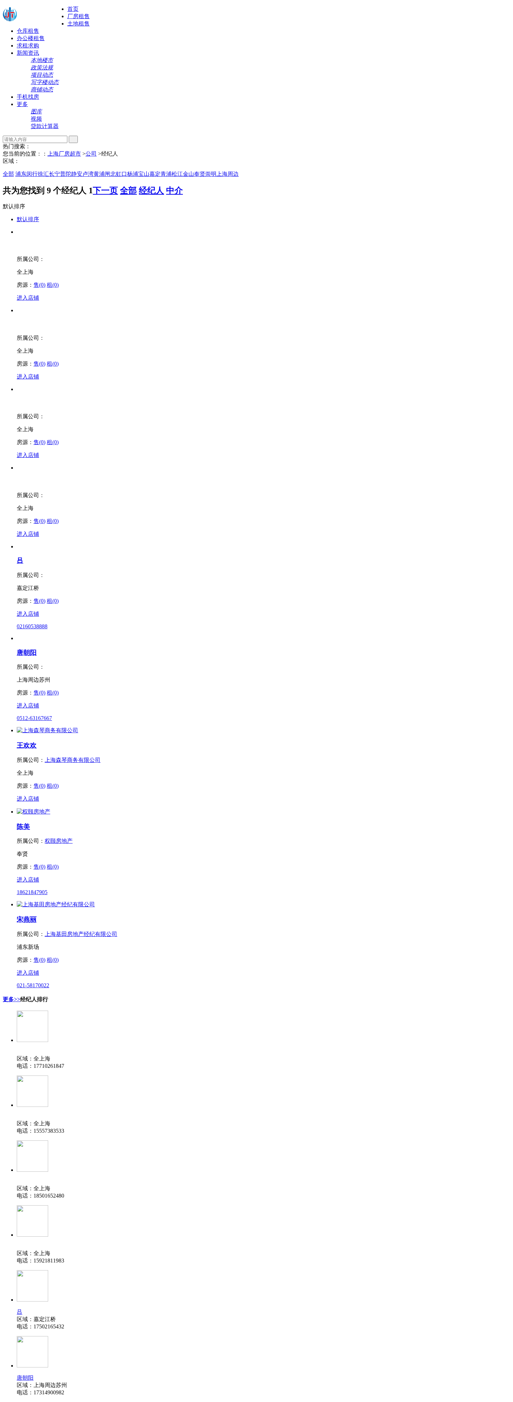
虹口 (121, 174)
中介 (174, 190)
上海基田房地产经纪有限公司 (81, 934)
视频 (36, 119)
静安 (76, 174)
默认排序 (28, 219)
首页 (73, 9)
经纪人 (151, 190)
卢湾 (88, 174)
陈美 (23, 826)
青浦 (166, 174)
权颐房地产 (59, 841)
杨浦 (132, 174)
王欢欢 (27, 745)
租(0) (53, 285)
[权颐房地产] (33, 812)
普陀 (65, 174)
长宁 (54, 174)
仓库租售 (28, 31)
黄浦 (99, 174)
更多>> (11, 999)
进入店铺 (28, 298)
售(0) (39, 285)
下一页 (105, 190)
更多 (22, 104)
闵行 (32, 174)
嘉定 (155, 174)
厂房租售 (78, 16)
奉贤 (199, 174)
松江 (177, 174)
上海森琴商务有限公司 (73, 760)
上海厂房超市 (64, 154)
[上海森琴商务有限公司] (47, 730)
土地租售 (78, 24)
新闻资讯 (28, 53)
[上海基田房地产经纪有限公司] (56, 904)
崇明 (210, 174)
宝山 (143, 174)
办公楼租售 (31, 38)
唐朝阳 (27, 652)
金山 (188, 174)
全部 (8, 174)
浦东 (21, 174)
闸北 (110, 174)
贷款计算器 (45, 126)
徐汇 (43, 174)
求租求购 (28, 45)
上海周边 (227, 174)
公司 (91, 154)
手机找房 (28, 97)
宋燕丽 (27, 919)
